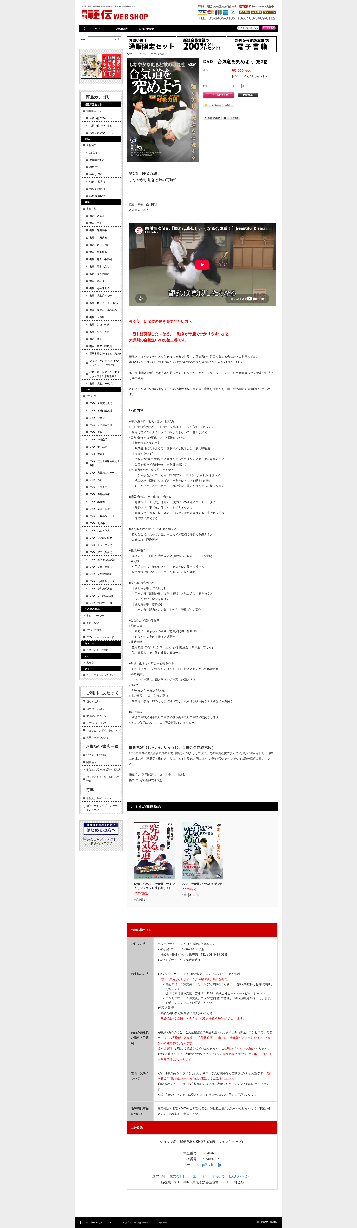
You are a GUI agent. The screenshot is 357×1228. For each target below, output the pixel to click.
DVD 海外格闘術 (99, 494)
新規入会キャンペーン (98, 798)
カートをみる (269, 28)
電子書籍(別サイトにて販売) (105, 353)
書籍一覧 (91, 208)
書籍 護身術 (96, 281)
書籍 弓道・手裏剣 (100, 259)
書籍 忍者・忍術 (99, 266)
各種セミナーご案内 (97, 650)
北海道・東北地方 (96, 755)
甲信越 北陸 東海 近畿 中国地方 (103, 769)
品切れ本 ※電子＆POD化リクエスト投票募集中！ (104, 374)
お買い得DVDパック (100, 118)
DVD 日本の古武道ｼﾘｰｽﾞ (103, 595)
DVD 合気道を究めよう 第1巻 (202, 883)
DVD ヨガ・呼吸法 (100, 566)
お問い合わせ (146, 28)
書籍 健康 (95, 339)
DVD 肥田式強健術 (100, 552)
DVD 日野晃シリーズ (102, 516)
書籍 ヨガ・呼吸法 (100, 346)
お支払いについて (96, 723)
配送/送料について (96, 716)
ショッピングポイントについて (103, 730)
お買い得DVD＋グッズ (102, 132)
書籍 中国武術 (98, 237)
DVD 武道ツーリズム (102, 603)
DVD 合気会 (157, 54)
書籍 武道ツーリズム (101, 383)
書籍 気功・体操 (99, 324)
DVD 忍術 (95, 479)
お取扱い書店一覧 (102, 746)
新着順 (93, 152)
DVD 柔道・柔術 (99, 508)
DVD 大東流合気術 (100, 403)
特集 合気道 (95, 174)
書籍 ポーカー (95, 615)
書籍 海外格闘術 (99, 273)
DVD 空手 (95, 432)
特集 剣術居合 (97, 188)
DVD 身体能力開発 (100, 537)
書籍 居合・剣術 (99, 244)
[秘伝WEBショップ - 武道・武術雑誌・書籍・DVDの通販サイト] (114, 19)
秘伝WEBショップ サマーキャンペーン (102, 807)
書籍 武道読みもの (100, 295)
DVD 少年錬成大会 (100, 588)
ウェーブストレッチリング (101, 675)
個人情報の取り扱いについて (99, 1222)
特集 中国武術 (97, 181)
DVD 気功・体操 (99, 530)
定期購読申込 (96, 159)
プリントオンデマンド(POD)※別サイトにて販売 (104, 362)
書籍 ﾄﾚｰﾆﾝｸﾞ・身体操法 (103, 302)
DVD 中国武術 (98, 446)
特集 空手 (94, 167)
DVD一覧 (142, 54)
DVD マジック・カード (100, 637)
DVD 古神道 (94, 630)
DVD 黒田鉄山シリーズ (103, 472)
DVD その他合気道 (100, 425)
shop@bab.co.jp (209, 1165)
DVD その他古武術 (100, 574)
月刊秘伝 (91, 145)
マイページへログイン (248, 28)
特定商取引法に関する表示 (135, 1222)
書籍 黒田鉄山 (98, 252)
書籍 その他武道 (99, 288)
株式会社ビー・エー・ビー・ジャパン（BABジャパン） (211, 1176)
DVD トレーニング (100, 545)
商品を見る (139, 899)
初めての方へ (93, 701)
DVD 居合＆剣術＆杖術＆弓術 (104, 463)
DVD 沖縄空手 (98, 439)
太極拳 (90, 662)
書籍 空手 (95, 223)
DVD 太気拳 (97, 454)
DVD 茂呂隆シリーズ (102, 581)
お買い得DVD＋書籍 (100, 125)
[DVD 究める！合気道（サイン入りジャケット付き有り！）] (154, 851)
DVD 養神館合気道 (100, 410)
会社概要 (163, 1222)
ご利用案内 (121, 28)
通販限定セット (95, 111)
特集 (90, 789)
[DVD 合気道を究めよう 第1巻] (202, 851)
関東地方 (91, 762)
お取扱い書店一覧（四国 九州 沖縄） (102, 778)
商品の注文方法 (95, 708)
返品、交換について (97, 737)
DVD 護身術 (97, 501)
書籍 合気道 (96, 216)
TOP (97, 28)
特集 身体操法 (97, 196)
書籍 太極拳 (96, 317)
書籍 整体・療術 (99, 331)
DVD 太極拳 (97, 523)
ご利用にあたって (102, 693)
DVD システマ (98, 487)
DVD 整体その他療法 (102, 559)
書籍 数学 (92, 622)
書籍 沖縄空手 (98, 230)
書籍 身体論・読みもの (103, 310)
